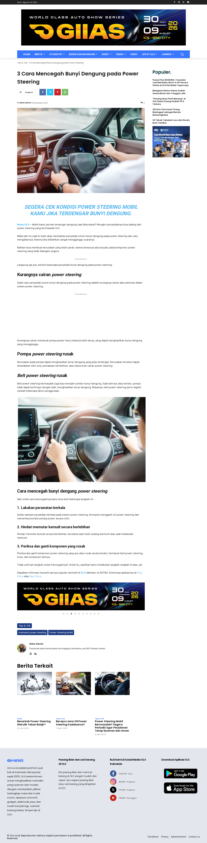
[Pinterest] (57, 92)
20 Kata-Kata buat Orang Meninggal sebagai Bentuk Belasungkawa (167, 112)
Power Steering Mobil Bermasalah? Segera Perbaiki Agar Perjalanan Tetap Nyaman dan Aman (112, 726)
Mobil (19, 719)
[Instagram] (179, 2)
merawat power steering (32, 632)
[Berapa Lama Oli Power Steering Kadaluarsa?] (73, 694)
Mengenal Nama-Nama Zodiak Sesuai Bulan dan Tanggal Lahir (169, 92)
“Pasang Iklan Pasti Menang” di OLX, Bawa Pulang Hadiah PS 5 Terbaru (169, 101)
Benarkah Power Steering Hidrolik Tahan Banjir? (34, 723)
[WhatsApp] (65, 92)
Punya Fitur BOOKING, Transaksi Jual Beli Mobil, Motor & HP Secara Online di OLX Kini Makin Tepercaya (171, 83)
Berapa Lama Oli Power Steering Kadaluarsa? (71, 723)
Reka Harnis (25, 102)
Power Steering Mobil (61, 632)
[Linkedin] (35, 653)
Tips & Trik (22, 62)
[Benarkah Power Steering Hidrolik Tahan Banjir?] (34, 694)
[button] (182, 54)
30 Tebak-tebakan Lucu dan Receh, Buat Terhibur (171, 121)
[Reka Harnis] (21, 648)
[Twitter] (183, 2)
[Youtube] (188, 2)
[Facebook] (174, 2)
